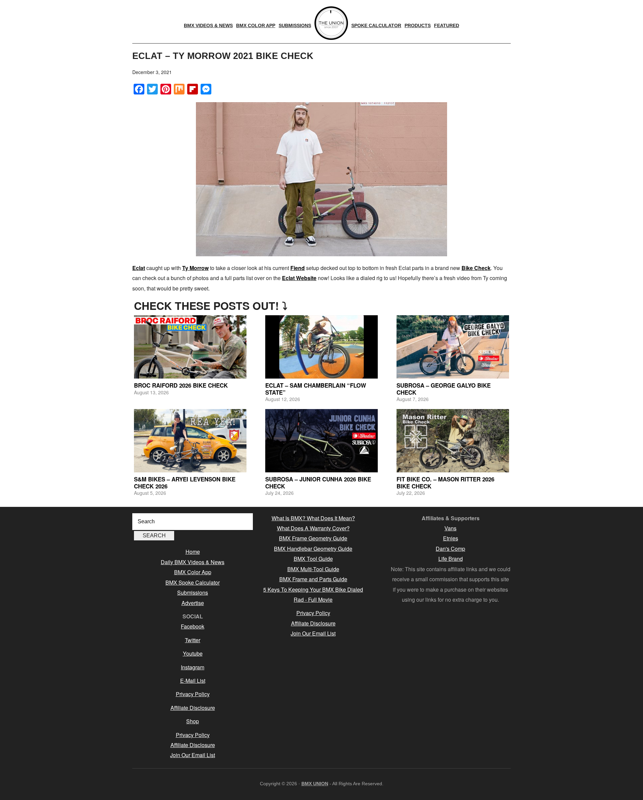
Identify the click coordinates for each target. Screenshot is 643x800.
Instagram (192, 667)
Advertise (193, 603)
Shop (192, 721)
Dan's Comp (450, 548)
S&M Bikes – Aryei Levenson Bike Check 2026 (184, 482)
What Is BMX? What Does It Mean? (313, 518)
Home (193, 551)
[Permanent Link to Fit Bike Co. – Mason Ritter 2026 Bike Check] (453, 440)
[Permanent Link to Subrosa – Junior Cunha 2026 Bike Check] (321, 440)
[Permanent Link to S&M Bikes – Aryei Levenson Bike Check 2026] (190, 440)
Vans (450, 528)
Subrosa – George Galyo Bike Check (444, 388)
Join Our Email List (192, 755)
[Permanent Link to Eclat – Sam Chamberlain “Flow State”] (321, 347)
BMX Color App (192, 572)
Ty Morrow (195, 268)
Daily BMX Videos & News (192, 562)
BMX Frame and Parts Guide (313, 579)
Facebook (192, 626)
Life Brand (450, 558)
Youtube (193, 653)
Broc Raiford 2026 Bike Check (181, 385)
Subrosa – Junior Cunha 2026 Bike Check (318, 482)
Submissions (192, 592)
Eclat (138, 268)
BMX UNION (314, 783)
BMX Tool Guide (313, 558)
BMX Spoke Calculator (192, 582)
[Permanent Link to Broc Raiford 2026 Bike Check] (190, 347)
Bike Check (476, 268)
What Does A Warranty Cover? (313, 528)
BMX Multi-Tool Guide (313, 569)
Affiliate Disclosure (192, 708)
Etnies (450, 538)
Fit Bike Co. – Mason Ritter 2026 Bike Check (445, 482)
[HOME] (331, 23)
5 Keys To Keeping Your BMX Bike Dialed (313, 589)
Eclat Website (299, 278)
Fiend (297, 268)
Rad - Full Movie (313, 599)
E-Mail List (192, 680)
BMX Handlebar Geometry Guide (313, 548)
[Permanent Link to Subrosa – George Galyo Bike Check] (453, 347)
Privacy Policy (193, 694)
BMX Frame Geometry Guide (313, 538)
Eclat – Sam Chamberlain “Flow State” (315, 388)
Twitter (192, 640)
